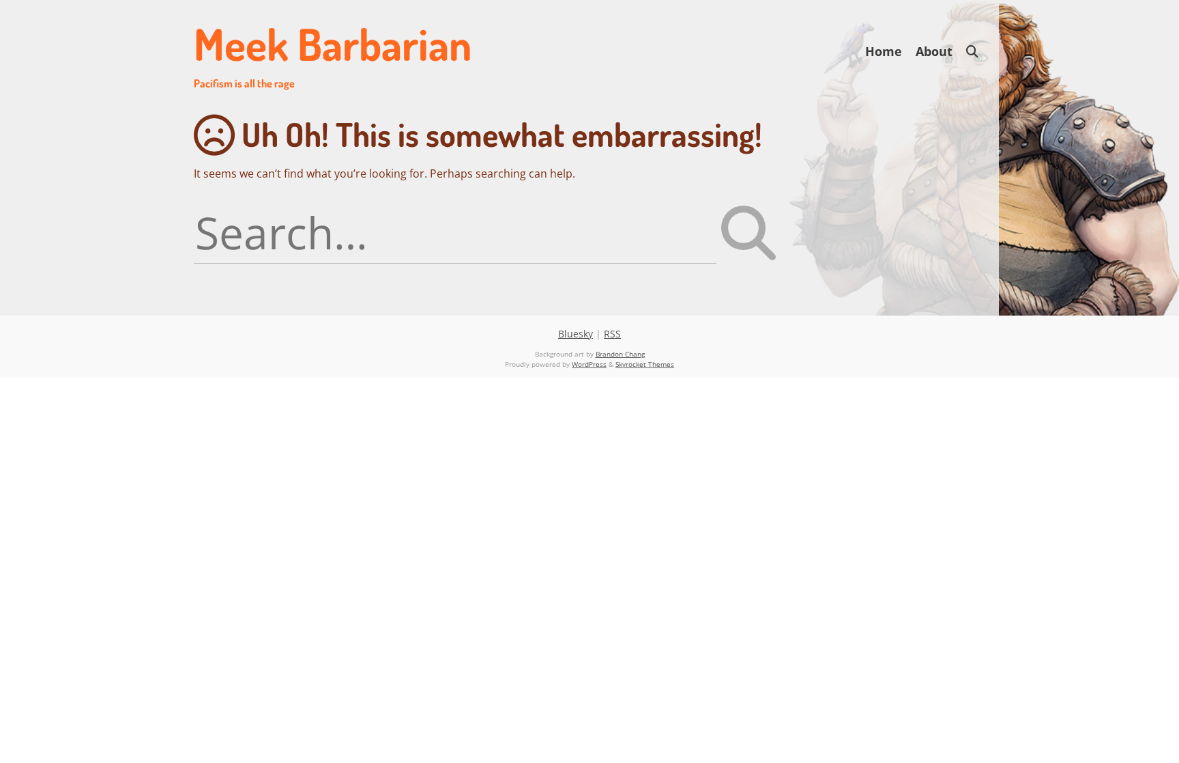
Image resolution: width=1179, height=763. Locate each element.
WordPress (589, 364)
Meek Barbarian (332, 53)
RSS (612, 333)
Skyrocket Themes (644, 364)
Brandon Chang (620, 354)
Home (883, 51)
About (934, 51)
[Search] (972, 52)
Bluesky (575, 333)
